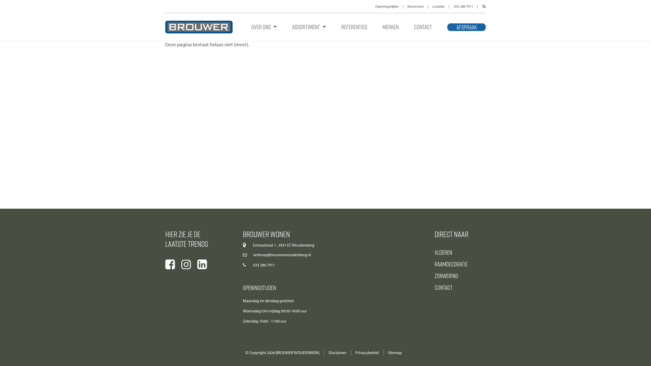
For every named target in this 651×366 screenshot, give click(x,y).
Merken (390, 27)
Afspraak (466, 27)
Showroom (415, 6)
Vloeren (443, 252)
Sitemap (395, 352)
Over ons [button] (261, 27)
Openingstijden (387, 6)
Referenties (354, 27)
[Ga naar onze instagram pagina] (186, 264)
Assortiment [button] (306, 27)
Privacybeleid (367, 352)
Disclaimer (337, 352)
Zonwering (446, 276)
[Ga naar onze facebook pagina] (170, 264)
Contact (423, 27)
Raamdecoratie (451, 264)
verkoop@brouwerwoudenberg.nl (282, 254)
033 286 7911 (463, 6)
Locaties (438, 6)
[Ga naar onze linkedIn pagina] (202, 264)
